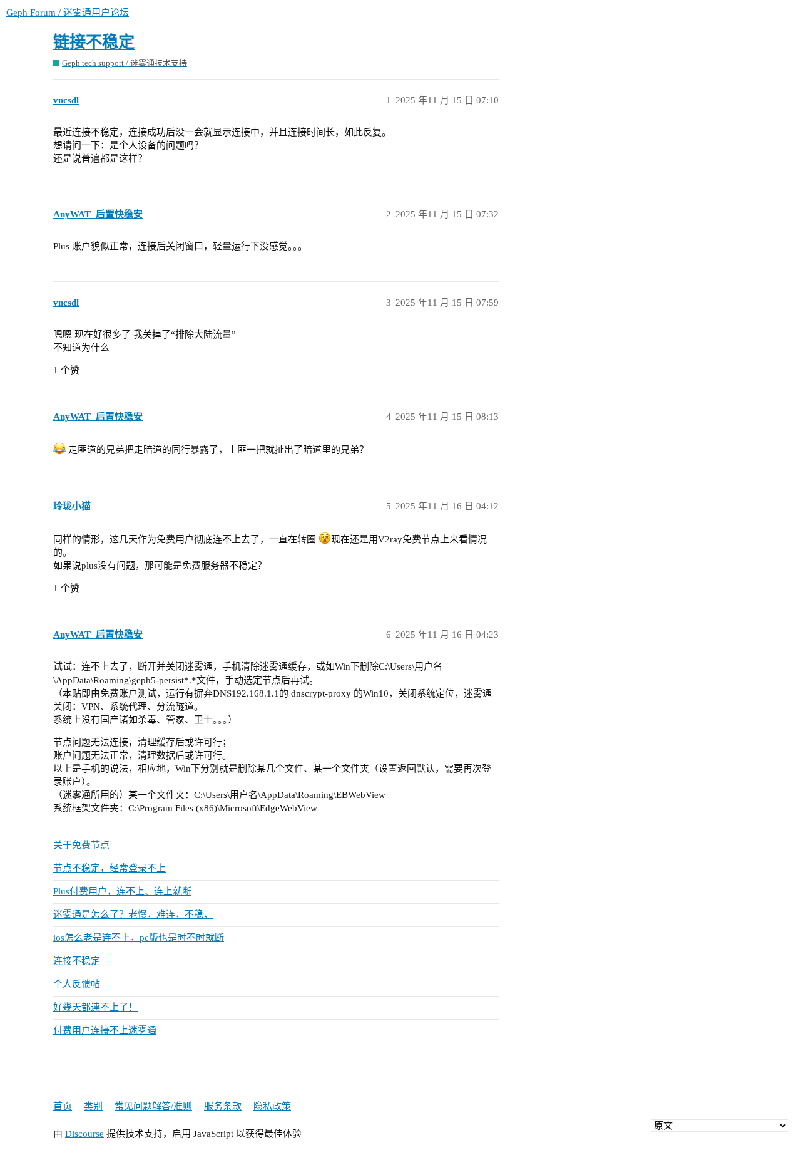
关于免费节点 (81, 845)
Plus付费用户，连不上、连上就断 (122, 891)
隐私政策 (272, 1106)
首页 (62, 1106)
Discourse (84, 1134)
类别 (93, 1106)
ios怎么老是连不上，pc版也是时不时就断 (138, 938)
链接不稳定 (94, 42)
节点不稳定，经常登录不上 (109, 868)
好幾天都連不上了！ (95, 1007)
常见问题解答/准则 (153, 1106)
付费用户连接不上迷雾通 (104, 1030)
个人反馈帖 (76, 984)
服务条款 (223, 1106)
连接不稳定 (76, 961)
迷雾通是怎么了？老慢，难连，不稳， (133, 914)
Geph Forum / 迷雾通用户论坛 (67, 13)
